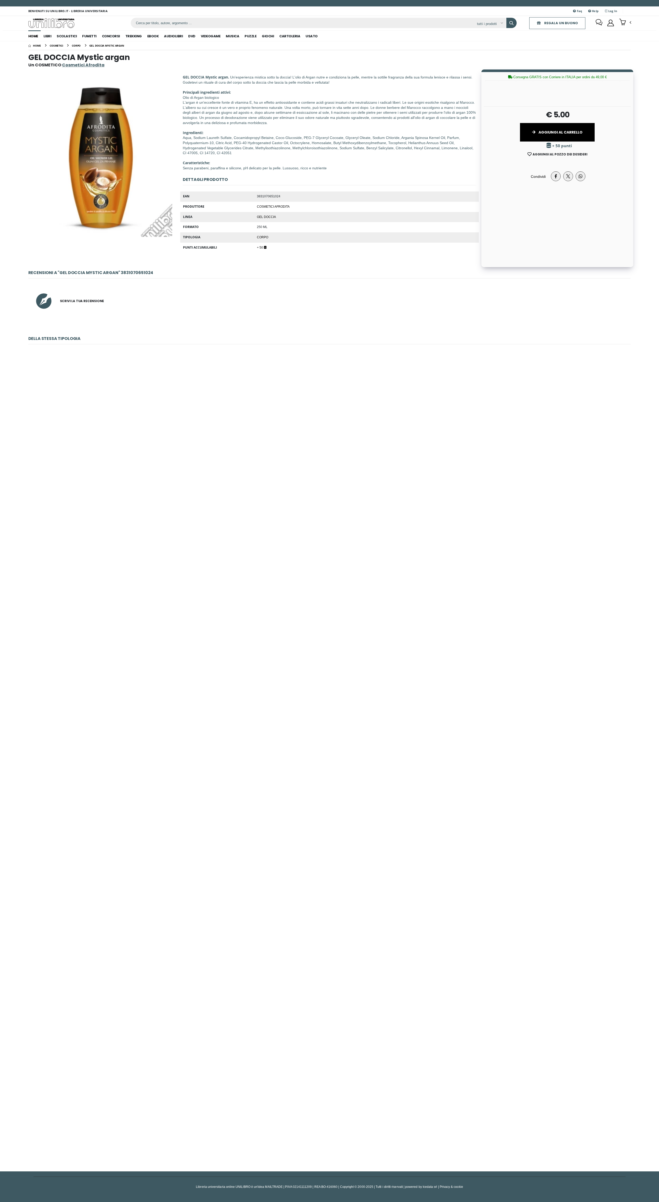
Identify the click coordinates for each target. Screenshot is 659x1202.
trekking (133, 36)
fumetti (89, 36)
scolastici (67, 36)
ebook (153, 36)
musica (232, 36)
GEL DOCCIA (266, 217)
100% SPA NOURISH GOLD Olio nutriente (329, 705)
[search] (511, 23)
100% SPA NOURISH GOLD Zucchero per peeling (329, 975)
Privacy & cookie (451, 1187)
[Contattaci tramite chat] (599, 23)
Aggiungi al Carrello (560, 132)
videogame (211, 36)
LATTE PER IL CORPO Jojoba (329, 570)
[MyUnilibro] (610, 23)
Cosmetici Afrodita (273, 206)
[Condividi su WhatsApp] (580, 176)
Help (595, 11)
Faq (579, 11)
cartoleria (289, 36)
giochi (268, 36)
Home (33, 36)
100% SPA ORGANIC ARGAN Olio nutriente (329, 1111)
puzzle (250, 36)
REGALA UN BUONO (560, 23)
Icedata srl (430, 1187)
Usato (312, 36)
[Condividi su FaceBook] (556, 176)
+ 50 (260, 247)
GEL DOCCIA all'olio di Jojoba (329, 434)
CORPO (262, 237)
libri (47, 36)
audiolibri (173, 36)
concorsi (111, 36)
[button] (625, 23)
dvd (191, 36)
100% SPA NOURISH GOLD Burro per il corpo (329, 840)
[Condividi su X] (568, 176)
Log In (612, 11)
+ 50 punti (561, 145)
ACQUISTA (332, 471)
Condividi (538, 176)
